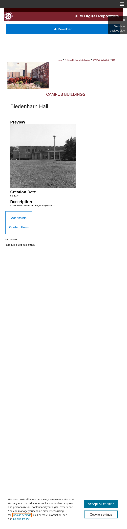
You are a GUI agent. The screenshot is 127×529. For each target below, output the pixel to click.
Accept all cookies (101, 504)
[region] (63, 509)
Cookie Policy (21, 519)
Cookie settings (22, 515)
